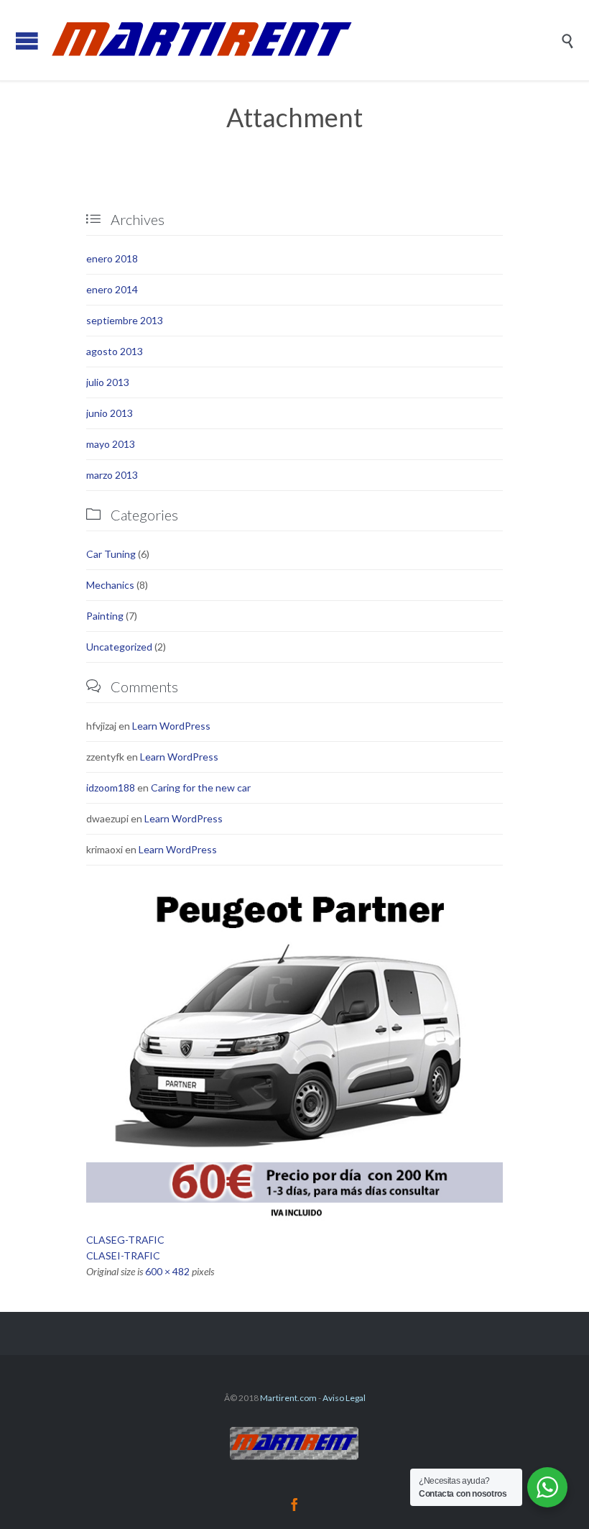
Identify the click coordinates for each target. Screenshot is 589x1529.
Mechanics (110, 585)
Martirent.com (288, 1397)
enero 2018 (112, 258)
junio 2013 (109, 413)
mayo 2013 (110, 444)
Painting (105, 616)
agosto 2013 (114, 351)
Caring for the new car (201, 787)
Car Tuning (111, 554)
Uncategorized (119, 646)
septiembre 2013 (124, 320)
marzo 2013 (112, 475)
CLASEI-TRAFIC (123, 1255)
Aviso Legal (344, 1397)
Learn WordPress (171, 726)
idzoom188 (110, 787)
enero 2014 (112, 289)
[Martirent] (305, 40)
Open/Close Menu (27, 40)
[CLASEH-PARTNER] (294, 1054)
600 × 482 (167, 1271)
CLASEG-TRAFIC (125, 1240)
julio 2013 (107, 382)
